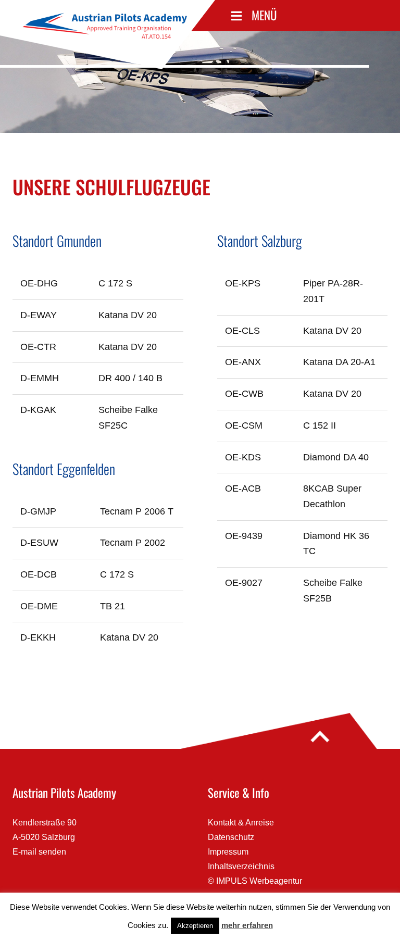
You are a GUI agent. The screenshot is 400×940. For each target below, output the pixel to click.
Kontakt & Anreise (241, 822)
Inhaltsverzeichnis (241, 866)
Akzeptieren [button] (195, 926)
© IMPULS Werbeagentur (255, 880)
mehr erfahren (247, 925)
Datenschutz (231, 837)
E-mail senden (39, 851)
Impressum (228, 851)
